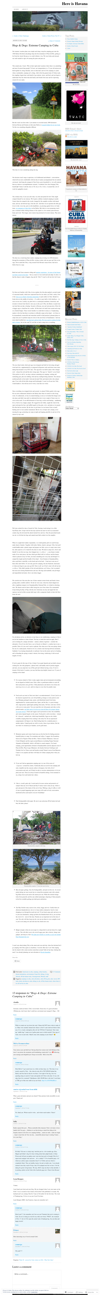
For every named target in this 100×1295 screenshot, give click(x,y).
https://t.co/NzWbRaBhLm (49, 1080)
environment (30, 974)
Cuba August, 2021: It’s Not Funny (75, 346)
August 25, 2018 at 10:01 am (22, 1021)
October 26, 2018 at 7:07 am (20, 1181)
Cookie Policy (34, 1292)
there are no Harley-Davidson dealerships (27, 297)
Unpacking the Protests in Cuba (74, 348)
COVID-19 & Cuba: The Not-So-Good (76, 368)
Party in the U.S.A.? (72, 351)
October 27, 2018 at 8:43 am (22, 1210)
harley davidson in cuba (25, 981)
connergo (18, 1019)
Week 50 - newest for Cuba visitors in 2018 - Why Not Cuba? (36, 1260)
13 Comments (56, 972)
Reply (15, 1015)
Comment (54, 1288)
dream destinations (21, 974)
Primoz (16, 1230)
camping (35, 972)
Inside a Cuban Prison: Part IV (51, 36)
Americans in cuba (27, 972)
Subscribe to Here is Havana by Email (74, 130)
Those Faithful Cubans (72, 39)
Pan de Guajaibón (45, 952)
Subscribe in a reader (72, 137)
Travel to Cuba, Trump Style (73, 373)
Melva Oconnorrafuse (21, 1043)
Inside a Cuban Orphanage (20, 36)
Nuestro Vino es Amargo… (73, 359)
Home (16, 9)
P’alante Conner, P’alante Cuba (74, 329)
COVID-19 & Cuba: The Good (74, 366)
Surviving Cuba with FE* (73, 353)
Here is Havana (75, 3)
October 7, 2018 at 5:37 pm (19, 1123)
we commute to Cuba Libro (23, 208)
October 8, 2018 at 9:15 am (21, 1147)
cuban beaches (43, 972)
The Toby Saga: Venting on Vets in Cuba (76, 340)
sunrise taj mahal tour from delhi (25, 1089)
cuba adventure (35, 979)
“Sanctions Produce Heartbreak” (74, 327)
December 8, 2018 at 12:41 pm (20, 1232)
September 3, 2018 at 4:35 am (20, 1091)
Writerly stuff (44, 976)
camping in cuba (26, 979)
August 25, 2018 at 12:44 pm (20, 1045)
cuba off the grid (45, 979)
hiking (42, 974)
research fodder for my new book (51, 125)
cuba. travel (53, 979)
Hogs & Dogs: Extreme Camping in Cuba (35, 45)
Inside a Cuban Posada (72, 46)
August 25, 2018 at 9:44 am (19, 1004)
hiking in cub (36, 981)
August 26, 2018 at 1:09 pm (21, 1064)
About (25, 9)
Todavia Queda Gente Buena (73, 324)
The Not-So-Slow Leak (72, 371)
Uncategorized (36, 976)
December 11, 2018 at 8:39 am (22, 1246)
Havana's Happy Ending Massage (75, 41)
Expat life (37, 974)
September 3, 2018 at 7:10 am (22, 1108)
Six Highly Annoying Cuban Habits (75, 43)
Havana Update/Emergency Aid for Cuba (76, 322)
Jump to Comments (54, 41)
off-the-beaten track (26, 976)
